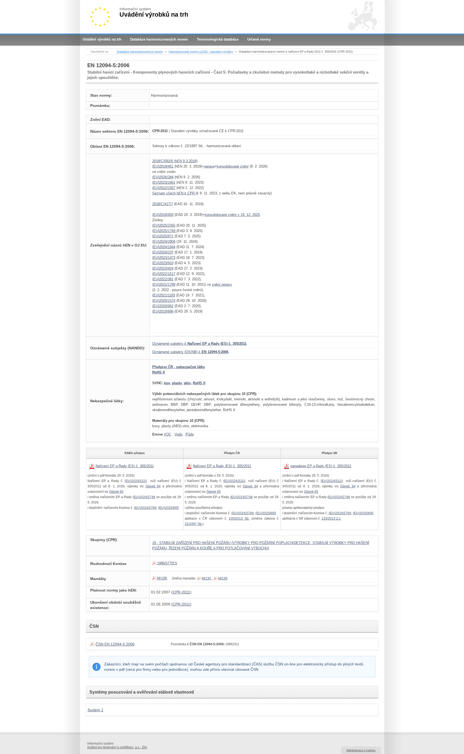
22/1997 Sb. (193, 524)
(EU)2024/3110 (136, 481)
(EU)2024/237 (162, 252)
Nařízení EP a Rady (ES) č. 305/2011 (125, 466)
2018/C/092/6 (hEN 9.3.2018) (174, 161)
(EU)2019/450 (162, 215)
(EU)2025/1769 (164, 231)
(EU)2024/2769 (145, 508)
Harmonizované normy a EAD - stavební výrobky (201, 51)
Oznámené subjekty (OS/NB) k (190, 352)
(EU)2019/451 (162, 166)
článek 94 (153, 486)
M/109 (162, 578)
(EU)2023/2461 (163, 182)
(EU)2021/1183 (163, 295)
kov (167, 383)
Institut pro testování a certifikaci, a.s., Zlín (117, 747)
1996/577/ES (167, 563)
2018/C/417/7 (162, 204)
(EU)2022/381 (162, 279)
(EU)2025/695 (168, 508)
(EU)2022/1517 (163, 274)
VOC (167, 434)
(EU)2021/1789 (163, 284)
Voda (178, 434)
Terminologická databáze (217, 39)
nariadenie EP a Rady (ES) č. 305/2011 (320, 466)
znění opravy (222, 284)
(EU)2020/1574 (163, 301)
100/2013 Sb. (239, 518)
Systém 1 (95, 710)
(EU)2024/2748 (144, 497)
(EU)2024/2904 (163, 242)
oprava (209, 166)
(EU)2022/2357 (163, 188)
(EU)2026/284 (162, 177)
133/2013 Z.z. (331, 518)
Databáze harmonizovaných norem (159, 39)
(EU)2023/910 (162, 263)
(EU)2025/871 (162, 236)
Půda (190, 434)
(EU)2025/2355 (163, 225)
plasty (177, 383)
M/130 (207, 578)
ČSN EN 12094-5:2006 (115, 644)
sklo (187, 383)
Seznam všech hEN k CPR (174, 193)
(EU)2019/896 (162, 311)
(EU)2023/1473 (163, 258)
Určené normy (259, 39)
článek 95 (116, 492)
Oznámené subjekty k (199, 344)
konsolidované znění (233, 166)
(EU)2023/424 (162, 268)
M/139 (222, 578)
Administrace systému (360, 750)
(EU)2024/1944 (163, 247)
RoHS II (158, 372)
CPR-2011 (181, 592)
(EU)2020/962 (162, 306)
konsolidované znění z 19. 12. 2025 (232, 215)
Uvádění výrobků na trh (102, 39)
